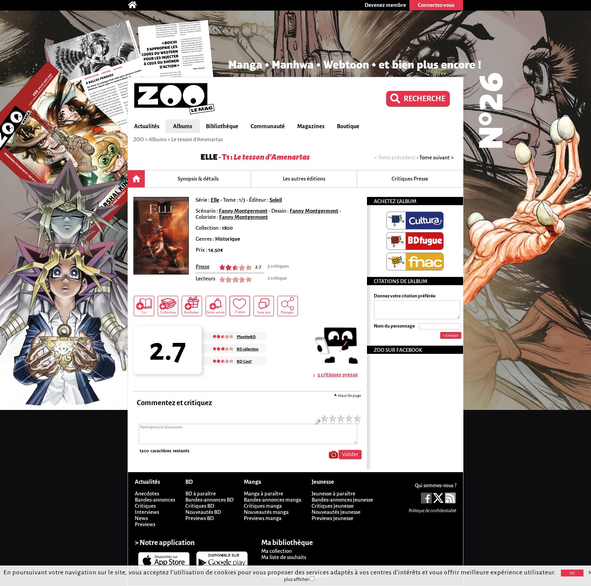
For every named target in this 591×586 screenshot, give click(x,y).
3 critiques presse (337, 374)
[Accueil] (136, 5)
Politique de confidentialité (432, 510)
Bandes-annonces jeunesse (342, 500)
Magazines (311, 126)
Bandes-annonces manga (272, 500)
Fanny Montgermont (243, 211)
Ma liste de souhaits (283, 557)
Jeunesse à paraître (333, 493)
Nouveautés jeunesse (336, 512)
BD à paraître (200, 493)
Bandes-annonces (155, 500)
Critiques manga (263, 506)
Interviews (147, 512)
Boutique (348, 126)
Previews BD (199, 518)
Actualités (146, 126)
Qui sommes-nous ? (435, 485)
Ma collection (276, 551)
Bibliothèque (222, 126)
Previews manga (262, 518)
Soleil (276, 200)
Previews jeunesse (332, 518)
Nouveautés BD (203, 512)
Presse (202, 266)
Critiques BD (199, 506)
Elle (209, 157)
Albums (182, 126)
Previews (145, 524)
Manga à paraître (263, 493)
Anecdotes (147, 493)
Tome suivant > (436, 157)
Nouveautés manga (266, 512)
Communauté (268, 126)
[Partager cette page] (287, 306)
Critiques (145, 506)
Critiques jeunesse (333, 506)
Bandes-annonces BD (209, 500)
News (141, 518)
